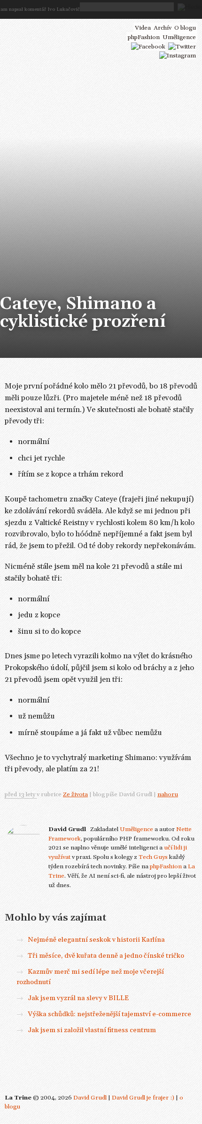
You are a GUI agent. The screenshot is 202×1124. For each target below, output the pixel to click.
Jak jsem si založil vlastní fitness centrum (92, 1030)
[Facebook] (148, 46)
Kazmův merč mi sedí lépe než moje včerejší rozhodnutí (90, 977)
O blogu (185, 28)
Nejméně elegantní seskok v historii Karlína (96, 940)
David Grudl (90, 1097)
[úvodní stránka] (57, 27)
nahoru (167, 794)
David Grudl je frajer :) (143, 1097)
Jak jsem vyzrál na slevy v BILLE (78, 998)
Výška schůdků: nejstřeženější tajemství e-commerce (109, 1014)
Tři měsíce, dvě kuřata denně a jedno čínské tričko (106, 956)
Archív (162, 28)
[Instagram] (177, 55)
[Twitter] (182, 46)
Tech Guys (153, 857)
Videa (143, 28)
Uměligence (136, 829)
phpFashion (166, 866)
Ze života (75, 794)
